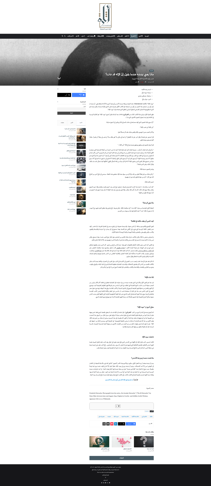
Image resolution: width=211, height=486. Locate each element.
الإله (151, 416)
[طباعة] (104, 423)
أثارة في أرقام (106, 480)
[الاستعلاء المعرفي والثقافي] (81, 153)
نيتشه (109, 416)
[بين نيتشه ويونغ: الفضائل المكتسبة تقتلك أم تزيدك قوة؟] (81, 182)
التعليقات (122, 458)
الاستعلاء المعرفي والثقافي (71, 151)
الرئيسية (147, 36)
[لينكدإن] (115, 423)
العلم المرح (144, 416)
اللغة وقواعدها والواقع (127, 449)
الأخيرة (81, 122)
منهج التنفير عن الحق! (71, 209)
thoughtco (147, 411)
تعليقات (62, 122)
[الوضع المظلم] (105, 477)
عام (83, 36)
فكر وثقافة (100, 36)
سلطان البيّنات (72, 195)
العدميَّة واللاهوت (72, 187)
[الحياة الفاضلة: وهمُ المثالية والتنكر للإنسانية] (81, 160)
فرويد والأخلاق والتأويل (105, 449)
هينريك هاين (101, 416)
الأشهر (72, 122)
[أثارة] (105, 16)
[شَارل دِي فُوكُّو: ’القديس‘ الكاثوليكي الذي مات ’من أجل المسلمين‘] (81, 138)
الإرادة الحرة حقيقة (150, 449)
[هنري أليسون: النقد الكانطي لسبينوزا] (81, 168)
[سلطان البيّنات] (81, 197)
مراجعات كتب (90, 36)
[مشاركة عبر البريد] (108, 423)
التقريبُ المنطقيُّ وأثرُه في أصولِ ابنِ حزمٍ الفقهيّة (66, 173)
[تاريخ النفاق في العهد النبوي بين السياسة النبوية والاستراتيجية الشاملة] (81, 146)
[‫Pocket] (111, 423)
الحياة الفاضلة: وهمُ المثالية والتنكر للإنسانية (67, 158)
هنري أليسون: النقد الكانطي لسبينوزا (68, 165)
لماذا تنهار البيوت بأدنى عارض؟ (70, 129)
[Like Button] (119, 406)
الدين (140, 36)
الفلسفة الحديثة (125, 416)
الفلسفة (133, 36)
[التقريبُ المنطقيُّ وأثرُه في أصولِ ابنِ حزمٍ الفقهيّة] (81, 175)
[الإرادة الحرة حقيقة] (144, 441)
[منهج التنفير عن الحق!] (81, 211)
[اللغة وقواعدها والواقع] (121, 441)
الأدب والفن (120, 36)
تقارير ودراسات (109, 36)
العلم (126, 36)
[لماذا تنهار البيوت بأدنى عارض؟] (81, 131)
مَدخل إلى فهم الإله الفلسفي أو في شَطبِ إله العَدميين (119, 380)
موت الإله (116, 416)
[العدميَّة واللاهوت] (81, 190)
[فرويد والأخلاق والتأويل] (99, 441)
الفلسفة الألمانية (135, 416)
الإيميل (84, 106)
